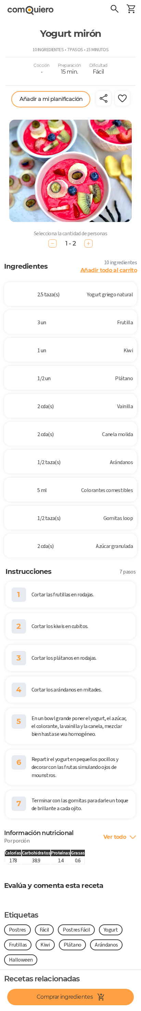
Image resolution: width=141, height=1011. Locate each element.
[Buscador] (114, 9)
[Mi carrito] (131, 9)
